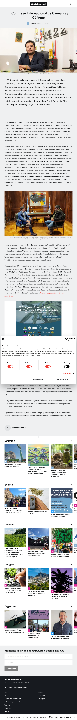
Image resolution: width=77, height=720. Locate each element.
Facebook (41, 695)
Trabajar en (8, 705)
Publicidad (8, 708)
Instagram (42, 698)
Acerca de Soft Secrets (13, 698)
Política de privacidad (12, 702)
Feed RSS (8, 711)
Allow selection (38, 379)
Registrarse (11, 668)
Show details (67, 373)
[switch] (29, 366)
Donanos (8, 695)
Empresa (10, 441)
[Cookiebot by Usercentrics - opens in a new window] (66, 339)
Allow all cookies (62, 379)
